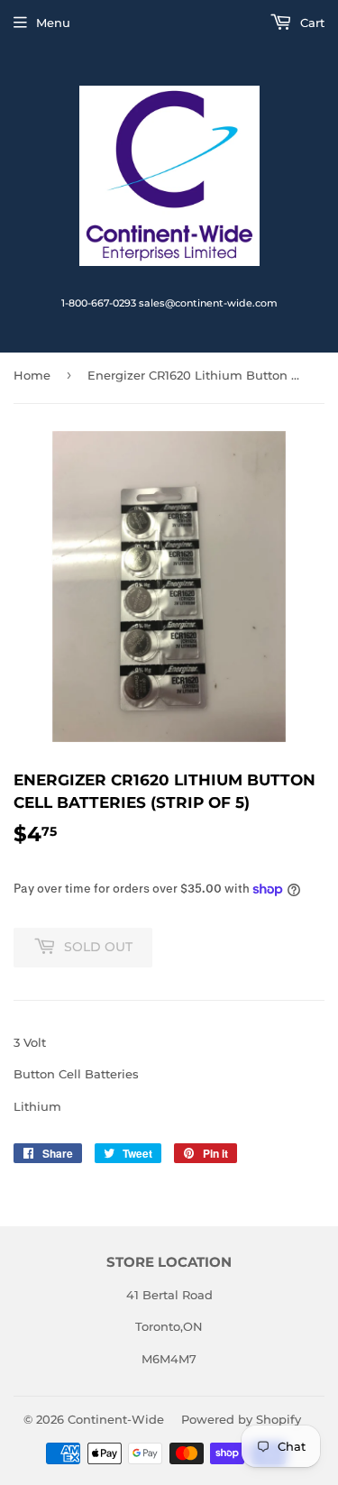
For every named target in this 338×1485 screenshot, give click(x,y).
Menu (53, 22)
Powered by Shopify (241, 1419)
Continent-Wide (116, 1419)
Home (32, 375)
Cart (310, 22)
